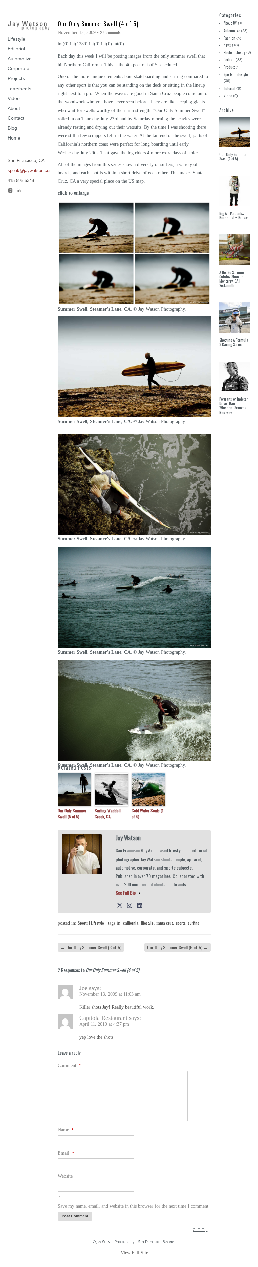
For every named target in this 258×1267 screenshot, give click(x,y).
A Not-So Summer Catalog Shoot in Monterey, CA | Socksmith (232, 279)
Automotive (20, 58)
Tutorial (229, 88)
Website (65, 1176)
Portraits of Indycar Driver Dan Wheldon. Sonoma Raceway (233, 405)
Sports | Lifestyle (91, 923)
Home (14, 138)
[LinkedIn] (140, 905)
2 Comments (110, 32)
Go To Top (200, 1230)
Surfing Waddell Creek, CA (108, 813)
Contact (16, 118)
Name (66, 1129)
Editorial (16, 48)
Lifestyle (16, 39)
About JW (230, 23)
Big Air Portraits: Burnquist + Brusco (233, 215)
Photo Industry (234, 52)
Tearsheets (19, 88)
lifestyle (147, 923)
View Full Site (134, 1252)
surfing (193, 923)
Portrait (229, 59)
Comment (69, 1065)
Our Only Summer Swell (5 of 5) (72, 813)
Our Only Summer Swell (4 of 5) (233, 156)
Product (229, 67)
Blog (12, 128)
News (227, 45)
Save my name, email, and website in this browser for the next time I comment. (134, 1206)
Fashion (229, 38)
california (130, 923)
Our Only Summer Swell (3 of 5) (90, 947)
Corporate (18, 68)
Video (14, 98)
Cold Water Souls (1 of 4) (147, 813)
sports (180, 923)
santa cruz (164, 923)
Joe (83, 988)
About (14, 108)
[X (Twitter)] (120, 905)
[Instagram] (130, 905)
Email (66, 1153)
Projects (16, 78)
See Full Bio (126, 892)
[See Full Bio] (140, 892)
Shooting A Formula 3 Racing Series (233, 342)
